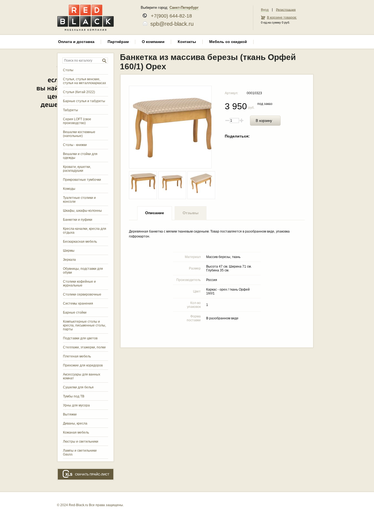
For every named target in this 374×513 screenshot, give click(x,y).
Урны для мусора (76, 405)
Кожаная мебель (76, 432)
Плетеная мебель (77, 356)
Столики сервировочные (82, 294)
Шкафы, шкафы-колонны (82, 211)
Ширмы (68, 251)
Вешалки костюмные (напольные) (79, 134)
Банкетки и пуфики (77, 220)
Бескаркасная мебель (80, 241)
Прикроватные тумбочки (82, 180)
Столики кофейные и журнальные (79, 283)
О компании (153, 41)
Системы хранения (78, 303)
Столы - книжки (75, 145)
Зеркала (69, 260)
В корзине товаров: (282, 17)
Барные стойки (75, 312)
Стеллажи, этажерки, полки (84, 347)
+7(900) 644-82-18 (169, 16)
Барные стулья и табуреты (84, 101)
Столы (68, 70)
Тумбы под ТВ (73, 396)
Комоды (69, 189)
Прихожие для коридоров (83, 365)
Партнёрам (118, 41)
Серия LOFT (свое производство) (77, 121)
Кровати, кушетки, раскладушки (77, 169)
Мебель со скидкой (228, 41)
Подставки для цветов (80, 338)
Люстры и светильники (80, 441)
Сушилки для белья (78, 387)
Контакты (187, 41)
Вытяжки (70, 414)
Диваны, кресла (75, 423)
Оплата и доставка (76, 41)
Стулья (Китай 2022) (79, 92)
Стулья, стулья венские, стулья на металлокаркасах (84, 81)
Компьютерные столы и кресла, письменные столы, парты (84, 325)
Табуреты (70, 110)
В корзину (264, 121)
